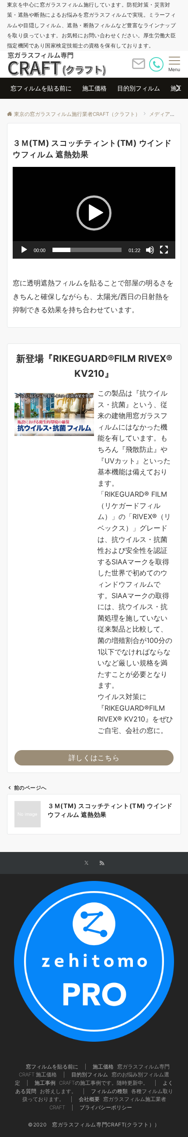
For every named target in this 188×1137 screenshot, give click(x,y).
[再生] (24, 249)
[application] (94, 213)
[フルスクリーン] (164, 249)
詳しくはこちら (94, 757)
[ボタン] (139, 67)
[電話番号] (156, 64)
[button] (94, 213)
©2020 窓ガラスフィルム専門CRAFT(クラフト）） (94, 1125)
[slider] (87, 250)
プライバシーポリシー (106, 1108)
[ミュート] (150, 249)
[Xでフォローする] (86, 863)
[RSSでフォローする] (101, 863)
